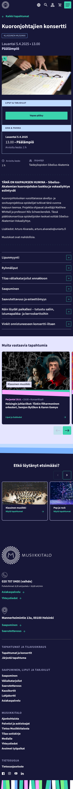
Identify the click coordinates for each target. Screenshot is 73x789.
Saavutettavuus (11, 631)
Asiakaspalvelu (11, 592)
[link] (59, 5)
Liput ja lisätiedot (13, 417)
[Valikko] (67, 4)
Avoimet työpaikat (13, 749)
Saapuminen (10, 625)
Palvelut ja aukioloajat (16, 724)
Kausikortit (9, 691)
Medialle (7, 739)
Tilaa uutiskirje (11, 734)
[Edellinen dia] (58, 430)
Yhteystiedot (10, 598)
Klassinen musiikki (15, 35)
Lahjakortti (9, 696)
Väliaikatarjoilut (12, 681)
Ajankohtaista (10, 719)
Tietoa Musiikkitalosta (15, 729)
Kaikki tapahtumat (17, 16)
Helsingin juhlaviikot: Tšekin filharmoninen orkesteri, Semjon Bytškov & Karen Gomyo (32, 405)
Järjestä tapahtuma (14, 658)
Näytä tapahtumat (14, 511)
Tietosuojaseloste (13, 767)
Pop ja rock (60, 508)
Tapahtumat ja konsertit (17, 653)
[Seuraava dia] (67, 430)
